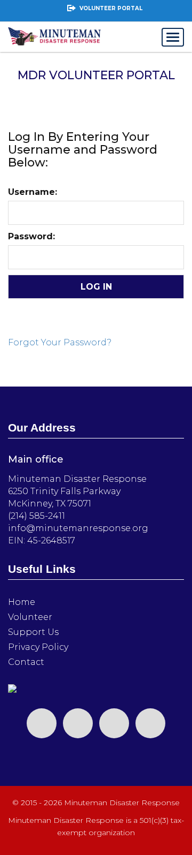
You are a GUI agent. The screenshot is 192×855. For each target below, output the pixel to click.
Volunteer (30, 617)
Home (21, 602)
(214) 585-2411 (36, 516)
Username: (32, 192)
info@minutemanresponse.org (78, 528)
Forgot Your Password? (59, 342)
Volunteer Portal (110, 8)
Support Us (33, 632)
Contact (26, 662)
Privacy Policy (38, 647)
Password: (31, 236)
